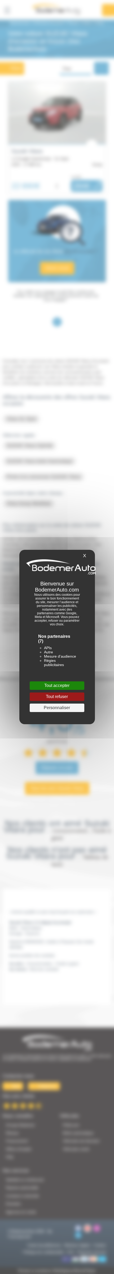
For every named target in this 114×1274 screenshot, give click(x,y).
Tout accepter (56, 685)
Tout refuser (57, 696)
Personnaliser (57, 707)
